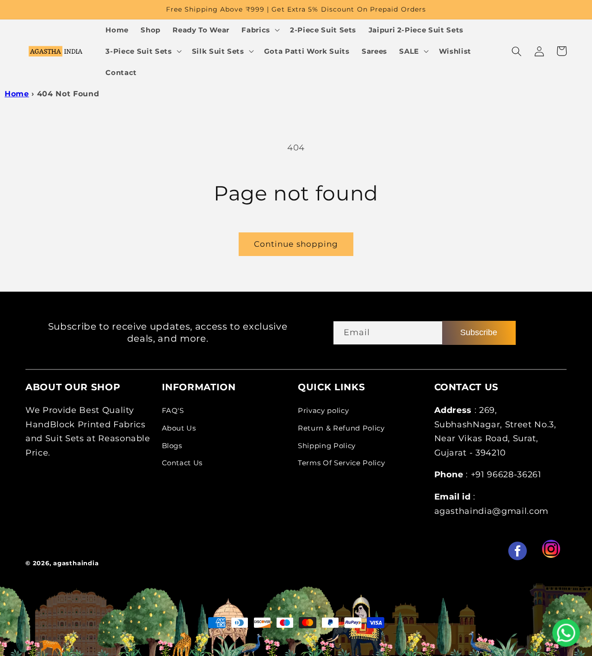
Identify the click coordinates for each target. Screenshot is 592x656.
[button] (259, 30)
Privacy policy (323, 410)
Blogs (172, 445)
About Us (179, 428)
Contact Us (182, 462)
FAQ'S (173, 410)
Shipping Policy (327, 445)
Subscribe (478, 332)
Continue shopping (296, 244)
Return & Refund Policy (341, 428)
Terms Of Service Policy (341, 462)
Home (17, 93)
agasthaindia (76, 563)
